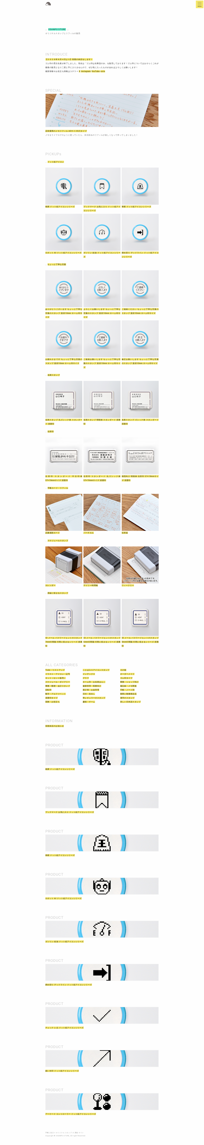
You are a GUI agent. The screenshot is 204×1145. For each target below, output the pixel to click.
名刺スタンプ (54, 375)
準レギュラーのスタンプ (94, 698)
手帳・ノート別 (127, 690)
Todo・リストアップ (55, 670)
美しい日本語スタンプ (130, 702)
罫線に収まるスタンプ (58, 593)
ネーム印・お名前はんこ (94, 682)
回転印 (48, 690)
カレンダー (50, 585)
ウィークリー (128, 585)
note (102, 71)
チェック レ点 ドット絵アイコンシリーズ (64, 1028)
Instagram (86, 71)
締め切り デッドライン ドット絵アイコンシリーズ (68, 985)
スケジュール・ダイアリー (57, 682)
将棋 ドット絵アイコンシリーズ (136, 207)
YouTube (95, 71)
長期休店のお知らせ (54, 726)
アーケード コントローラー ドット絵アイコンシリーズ (70, 1114)
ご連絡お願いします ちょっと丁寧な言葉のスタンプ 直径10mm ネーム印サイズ (101, 363)
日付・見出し (89, 694)
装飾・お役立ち (52, 702)
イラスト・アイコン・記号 (57, 674)
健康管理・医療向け (92, 686)
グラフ (86, 678)
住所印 (51, 431)
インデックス (89, 674)
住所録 (125, 533)
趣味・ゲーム (89, 702)
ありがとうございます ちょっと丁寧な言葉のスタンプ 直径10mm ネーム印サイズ (63, 313)
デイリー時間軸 (90, 585)
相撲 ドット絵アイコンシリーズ (60, 207)
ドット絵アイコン (56, 162)
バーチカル (88, 533)
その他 (123, 670)
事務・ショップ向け (129, 682)
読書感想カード (52, 533)
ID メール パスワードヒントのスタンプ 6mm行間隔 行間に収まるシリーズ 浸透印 (101, 642)
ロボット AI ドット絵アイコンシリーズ (63, 253)
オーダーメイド (127, 674)
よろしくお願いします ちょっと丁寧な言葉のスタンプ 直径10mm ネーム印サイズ (101, 313)
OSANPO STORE (57, 29)
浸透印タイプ (51, 698)
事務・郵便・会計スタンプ (57, 686)
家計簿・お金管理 (91, 690)
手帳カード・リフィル (58, 488)
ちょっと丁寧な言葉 (57, 264)
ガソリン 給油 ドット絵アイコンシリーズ (64, 941)
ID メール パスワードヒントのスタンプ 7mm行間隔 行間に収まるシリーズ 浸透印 (63, 642)
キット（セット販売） (55, 678)
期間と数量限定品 (128, 694)
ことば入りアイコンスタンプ (96, 670)
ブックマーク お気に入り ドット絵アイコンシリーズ (69, 812)
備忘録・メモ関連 (128, 686)
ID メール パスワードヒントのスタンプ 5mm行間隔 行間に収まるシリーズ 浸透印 (140, 642)
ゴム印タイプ (126, 678)
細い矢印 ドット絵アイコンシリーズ (62, 1071)
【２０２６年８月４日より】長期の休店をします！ (69, 59)
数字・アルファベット (55, 694)
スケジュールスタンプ (58, 540)
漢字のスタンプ (127, 698)
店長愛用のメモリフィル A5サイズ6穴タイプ (66, 131)
